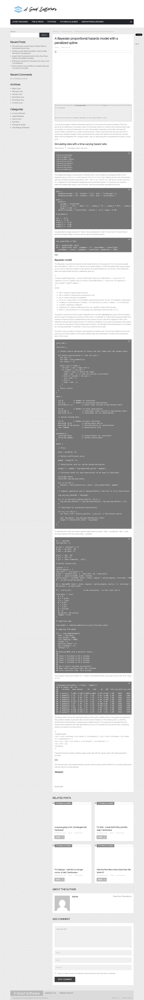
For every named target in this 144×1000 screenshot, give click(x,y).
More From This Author (121, 896)
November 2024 (18, 100)
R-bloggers (104, 105)
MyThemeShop (43, 998)
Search (13, 32)
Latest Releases (20, 22)
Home (57, 31)
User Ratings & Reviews (93, 22)
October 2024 (17, 103)
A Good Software (18, 113)
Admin (57, 47)
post (67, 124)
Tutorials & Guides (69, 22)
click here (82, 118)
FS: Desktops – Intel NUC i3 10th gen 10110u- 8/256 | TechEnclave (69, 871)
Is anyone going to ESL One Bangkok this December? (71, 828)
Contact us (50, 993)
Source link (59, 787)
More (58, 837)
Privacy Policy (66, 993)
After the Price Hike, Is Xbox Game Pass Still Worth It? (114, 871)
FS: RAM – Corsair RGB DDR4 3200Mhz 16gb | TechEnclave (112, 828)
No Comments (78, 833)
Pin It (137, 44)
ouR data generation (80, 105)
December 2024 (18, 97)
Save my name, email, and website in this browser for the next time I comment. (86, 973)
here (63, 108)
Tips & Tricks (37, 22)
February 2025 (17, 91)
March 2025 (16, 89)
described (105, 315)
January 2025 (17, 94)
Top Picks (51, 22)
